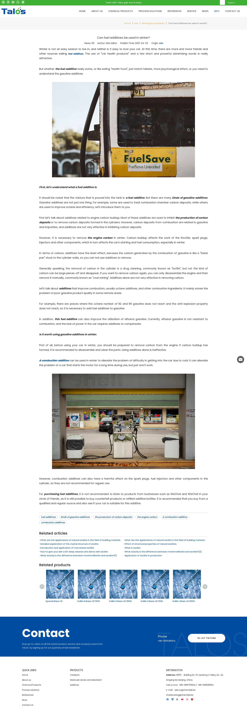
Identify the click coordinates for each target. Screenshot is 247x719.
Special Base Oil (54, 601)
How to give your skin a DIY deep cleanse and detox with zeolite (74, 551)
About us (26, 679)
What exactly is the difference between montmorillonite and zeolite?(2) (163, 551)
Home (25, 674)
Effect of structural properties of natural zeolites (151, 543)
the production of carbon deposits (113, 516)
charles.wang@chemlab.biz (179, 695)
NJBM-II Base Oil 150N (152, 601)
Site (161, 43)
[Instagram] (18, 2)
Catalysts (74, 674)
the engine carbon (147, 516)
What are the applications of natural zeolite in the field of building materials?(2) (81, 540)
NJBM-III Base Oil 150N (88, 601)
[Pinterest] (23, 2)
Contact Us (27, 705)
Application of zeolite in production (143, 555)
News (24, 700)
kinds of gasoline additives (75, 516)
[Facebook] (3, 2)
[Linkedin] (8, 2)
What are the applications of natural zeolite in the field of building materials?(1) (166, 540)
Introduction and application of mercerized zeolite (67, 547)
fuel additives (48, 516)
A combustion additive (174, 516)
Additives (74, 685)
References (27, 695)
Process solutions (30, 690)
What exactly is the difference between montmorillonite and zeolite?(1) (78, 555)
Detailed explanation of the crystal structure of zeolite (69, 543)
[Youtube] (13, 2)
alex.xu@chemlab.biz (185, 690)
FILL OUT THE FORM (206, 638)
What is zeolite (133, 547)
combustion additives (53, 522)
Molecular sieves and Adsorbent (86, 679)
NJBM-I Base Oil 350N (184, 601)
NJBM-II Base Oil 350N (120, 601)
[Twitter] (177, 699)
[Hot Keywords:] (222, 2)
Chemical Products (31, 685)
